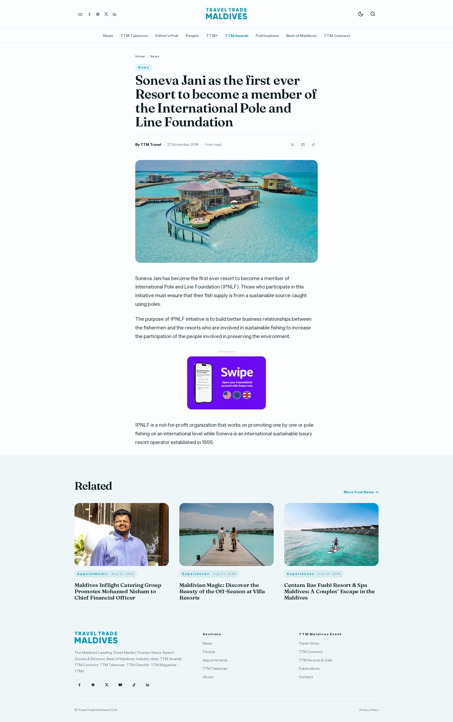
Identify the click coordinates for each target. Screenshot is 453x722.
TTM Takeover (134, 35)
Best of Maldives (301, 35)
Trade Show (309, 643)
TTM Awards (237, 35)
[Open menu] (80, 14)
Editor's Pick (166, 35)
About (208, 677)
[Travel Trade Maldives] (96, 638)
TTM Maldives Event (320, 634)
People (192, 35)
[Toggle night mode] (360, 14)
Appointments (215, 660)
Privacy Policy (369, 710)
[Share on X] (292, 144)
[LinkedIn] (114, 14)
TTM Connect (337, 35)
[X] (106, 14)
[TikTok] (134, 685)
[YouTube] (120, 685)
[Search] (373, 14)
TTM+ (211, 35)
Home (140, 56)
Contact (306, 677)
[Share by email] (302, 144)
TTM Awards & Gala (315, 660)
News (108, 35)
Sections (212, 634)
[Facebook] (89, 14)
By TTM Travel (148, 144)
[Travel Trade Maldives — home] (226, 14)
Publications (267, 35)
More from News (359, 492)
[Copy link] (313, 144)
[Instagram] (97, 14)
